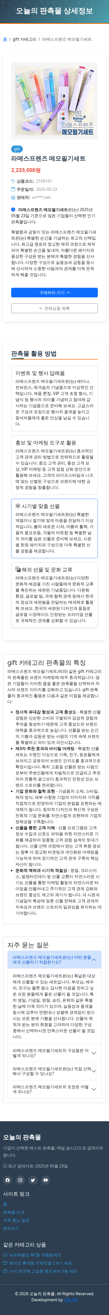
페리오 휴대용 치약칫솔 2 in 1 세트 (40, 1263)
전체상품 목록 (56, 308)
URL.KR (71, 1300)
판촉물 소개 (13, 1212)
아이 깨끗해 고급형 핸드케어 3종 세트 (42, 1271)
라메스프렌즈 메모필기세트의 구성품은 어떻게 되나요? (51, 1053)
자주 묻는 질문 (16, 1220)
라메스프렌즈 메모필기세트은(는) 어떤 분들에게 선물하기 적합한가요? (52, 959)
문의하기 (11, 1228)
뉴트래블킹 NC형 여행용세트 (34, 1255)
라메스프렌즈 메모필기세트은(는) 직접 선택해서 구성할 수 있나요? (52, 1071)
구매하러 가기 (52, 292)
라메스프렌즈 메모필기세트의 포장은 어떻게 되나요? (51, 1089)
